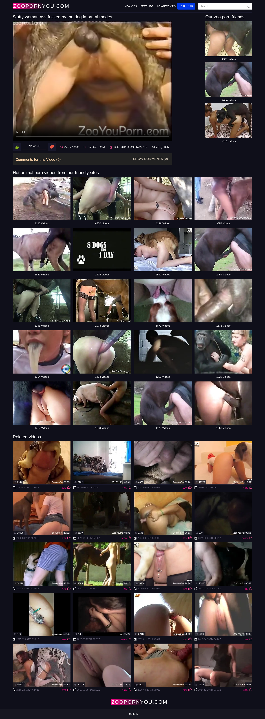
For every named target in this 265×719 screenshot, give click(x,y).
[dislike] (52, 147)
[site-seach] (249, 6)
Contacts (133, 714)
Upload (187, 6)
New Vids (131, 6)
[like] (17, 147)
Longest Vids (166, 6)
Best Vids (146, 6)
